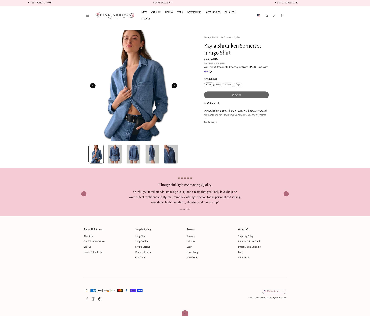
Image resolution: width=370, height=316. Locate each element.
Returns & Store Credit (249, 241)
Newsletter (192, 257)
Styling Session (142, 247)
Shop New (140, 236)
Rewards (191, 236)
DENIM (169, 12)
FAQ (240, 252)
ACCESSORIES (213, 12)
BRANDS (145, 18)
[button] (87, 15)
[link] (274, 15)
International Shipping (249, 247)
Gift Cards (140, 257)
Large (239, 85)
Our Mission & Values (94, 241)
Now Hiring (192, 252)
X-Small (210, 85)
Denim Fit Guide (143, 252)
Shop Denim (141, 241)
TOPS (180, 12)
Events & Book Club (93, 252)
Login (189, 247)
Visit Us (87, 247)
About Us (88, 236)
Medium (229, 85)
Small (219, 85)
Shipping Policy (245, 236)
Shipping (207, 63)
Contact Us (243, 257)
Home (206, 37)
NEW (144, 12)
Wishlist (191, 241)
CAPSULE (156, 12)
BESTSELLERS (194, 12)
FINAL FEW (230, 12)
